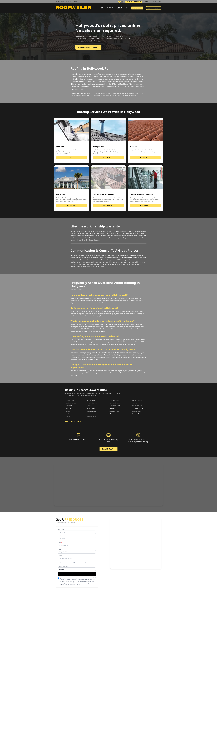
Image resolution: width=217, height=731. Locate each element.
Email (60, 542)
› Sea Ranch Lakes (115, 403)
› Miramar (90, 414)
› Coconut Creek (69, 400)
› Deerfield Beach (114, 411)
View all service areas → (73, 421)
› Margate (68, 408)
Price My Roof (108, 449)
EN (119, 1)
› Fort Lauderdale (114, 400)
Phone (60, 549)
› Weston (67, 411)
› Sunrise (67, 416)
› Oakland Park (91, 408)
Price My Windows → (154, 8)
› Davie (89, 406)
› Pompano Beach (137, 414)
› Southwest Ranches (138, 408)
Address (60, 556)
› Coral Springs (91, 411)
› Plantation (113, 408)
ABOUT (119, 8)
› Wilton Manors (91, 416)
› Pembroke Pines (92, 403)
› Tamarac (134, 403)
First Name (61, 529)
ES (122, 1)
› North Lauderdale (70, 403)
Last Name (61, 536)
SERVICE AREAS (157, 1)
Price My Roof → (137, 8)
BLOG (126, 8)
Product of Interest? (63, 566)
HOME (102, 8)
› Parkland (112, 414)
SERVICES (110, 8)
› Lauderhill (68, 414)
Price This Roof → (72, 158)
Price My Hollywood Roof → (88, 47)
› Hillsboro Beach (136, 411)
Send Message (76, 574)
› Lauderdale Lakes (137, 406)
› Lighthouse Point (137, 400)
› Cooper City (68, 406)
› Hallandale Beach (115, 406)
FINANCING (147, 1)
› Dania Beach (91, 400)
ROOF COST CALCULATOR (134, 1)
